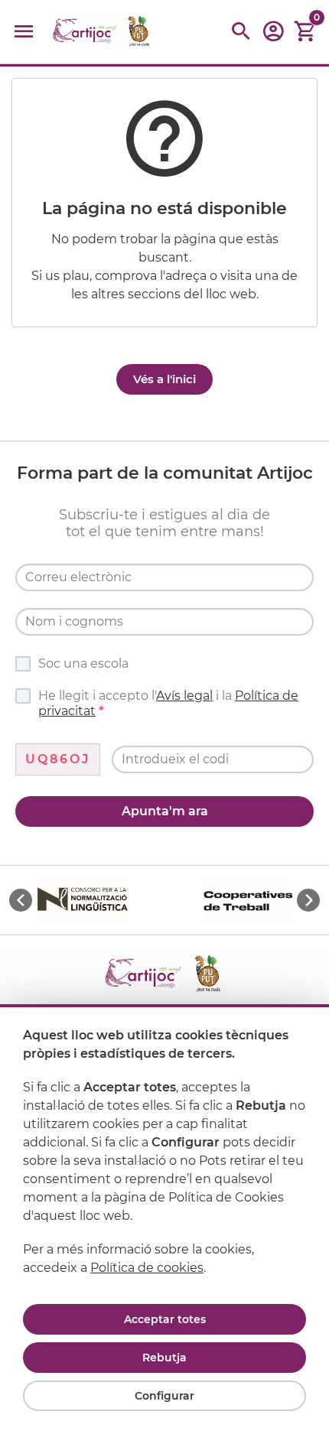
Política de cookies (147, 1267)
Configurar (164, 1396)
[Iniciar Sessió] (273, 36)
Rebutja (164, 1357)
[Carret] (305, 31)
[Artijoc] (102, 32)
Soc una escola (83, 663)
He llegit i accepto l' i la (168, 703)
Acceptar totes (165, 1319)
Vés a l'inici (164, 379)
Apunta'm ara (165, 811)
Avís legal (184, 695)
